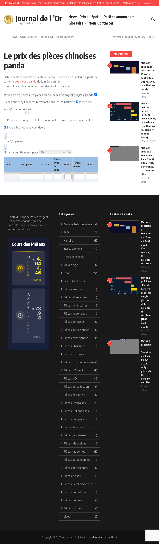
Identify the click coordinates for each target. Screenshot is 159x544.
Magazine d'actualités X (104, 537)
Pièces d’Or (46, 36)
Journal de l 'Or (39, 18)
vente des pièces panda (21, 81)
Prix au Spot (89, 16)
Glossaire (76, 23)
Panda (89, 95)
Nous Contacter (101, 23)
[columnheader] (31, 164)
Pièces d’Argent (65, 36)
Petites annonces (117, 16)
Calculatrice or (28, 36)
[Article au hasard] (143, 36)
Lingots (79, 95)
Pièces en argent (62, 95)
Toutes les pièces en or (35, 95)
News (73, 16)
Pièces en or (12, 95)
